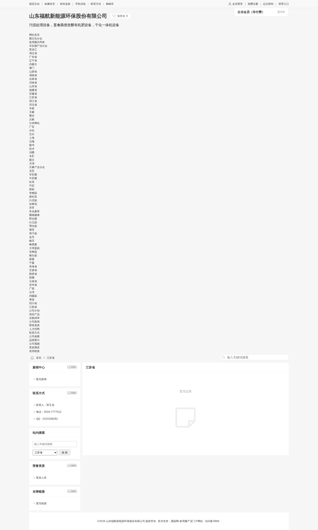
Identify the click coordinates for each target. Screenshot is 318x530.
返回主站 (34, 3)
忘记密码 (268, 3)
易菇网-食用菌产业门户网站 (187, 521)
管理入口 (283, 3)
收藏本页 (50, 3)
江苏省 (51, 357)
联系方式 (96, 3)
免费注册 (253, 3)
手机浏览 (80, 3)
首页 (38, 357)
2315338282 (50, 418)
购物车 (110, 3)
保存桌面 (65, 3)
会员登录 (237, 3)
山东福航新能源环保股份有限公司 (68, 16)
